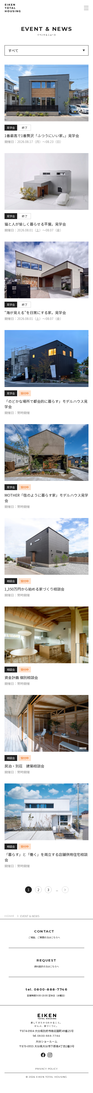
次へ (65, 889)
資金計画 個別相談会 (21, 677)
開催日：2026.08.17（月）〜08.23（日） (34, 141)
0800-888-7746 (48, 1035)
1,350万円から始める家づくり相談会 (34, 589)
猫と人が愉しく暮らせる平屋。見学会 (35, 224)
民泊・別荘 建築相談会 (24, 766)
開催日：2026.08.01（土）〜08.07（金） (34, 230)
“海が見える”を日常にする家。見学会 (35, 312)
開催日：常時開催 (17, 412)
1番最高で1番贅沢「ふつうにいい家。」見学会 (42, 135)
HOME (9, 916)
